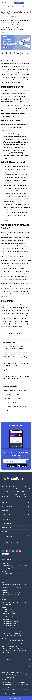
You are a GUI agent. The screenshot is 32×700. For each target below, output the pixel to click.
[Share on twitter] (10, 53)
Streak (16, 573)
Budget (5, 390)
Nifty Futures (6, 592)
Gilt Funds (14, 650)
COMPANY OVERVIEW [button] (7, 502)
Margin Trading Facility (8, 567)
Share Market (23, 406)
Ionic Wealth (13, 561)
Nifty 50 (5, 584)
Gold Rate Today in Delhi (8, 611)
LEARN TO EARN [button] (6, 519)
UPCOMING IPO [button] (5, 531)
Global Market (6, 394)
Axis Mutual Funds (7, 642)
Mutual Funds (6, 402)
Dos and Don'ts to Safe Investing (10, 672)
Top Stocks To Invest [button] (8, 536)
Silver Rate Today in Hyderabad (10, 621)
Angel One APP (6, 565)
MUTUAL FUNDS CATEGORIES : (9, 647)
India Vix (14, 587)
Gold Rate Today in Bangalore (10, 616)
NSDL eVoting (5, 687)
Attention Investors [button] (8, 659)
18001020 (7, 542)
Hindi (13, 394)
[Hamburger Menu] (30, 2)
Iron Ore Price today (7, 635)
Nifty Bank (11, 584)
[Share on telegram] (2, 53)
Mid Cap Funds (22, 650)
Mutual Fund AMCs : (7, 638)
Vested (21, 573)
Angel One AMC (6, 561)
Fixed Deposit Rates (7, 568)
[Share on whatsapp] (6, 53)
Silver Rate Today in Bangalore (10, 623)
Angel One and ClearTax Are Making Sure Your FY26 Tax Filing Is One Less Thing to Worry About (16, 357)
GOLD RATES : (5, 607)
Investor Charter (20, 682)
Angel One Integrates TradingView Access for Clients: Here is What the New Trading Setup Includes (15, 348)
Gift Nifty (19, 587)
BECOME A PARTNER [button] (7, 523)
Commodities (12, 390)
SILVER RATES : (6, 619)
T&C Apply (8, 677)
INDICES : (4, 582)
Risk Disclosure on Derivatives (9, 689)
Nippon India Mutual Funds (21, 643)
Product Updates (7, 406)
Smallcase (10, 573)
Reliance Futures (19, 594)
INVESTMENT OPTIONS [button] (7, 506)
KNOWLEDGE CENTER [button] (7, 514)
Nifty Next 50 (6, 586)
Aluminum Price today (19, 631)
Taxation (5, 410)
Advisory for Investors (7, 684)
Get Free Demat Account (16, 698)
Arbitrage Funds (6, 650)
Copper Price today (7, 631)
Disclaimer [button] (5, 666)
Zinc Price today (7, 633)
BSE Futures (6, 596)
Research (16, 406)
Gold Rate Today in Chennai (9, 613)
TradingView (5, 575)
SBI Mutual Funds (19, 640)
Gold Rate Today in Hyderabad (10, 615)
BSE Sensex (24, 586)
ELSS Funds (6, 648)
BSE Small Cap (6, 587)
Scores (21, 672)
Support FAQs (16, 542)
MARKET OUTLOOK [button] (6, 527)
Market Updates (16, 398)
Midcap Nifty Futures (8, 594)
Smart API (16, 567)
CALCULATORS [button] (5, 510)
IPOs (18, 394)
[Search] (28, 2)
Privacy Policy (15, 677)
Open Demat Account (19, 2)
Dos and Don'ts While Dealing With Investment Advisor (15, 675)
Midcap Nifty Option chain (9, 602)
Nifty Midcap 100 (15, 586)
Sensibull (5, 573)
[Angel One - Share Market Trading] (6, 2)
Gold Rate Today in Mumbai (9, 609)
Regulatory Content (18, 670)
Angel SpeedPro (23, 565)
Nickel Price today (17, 633)
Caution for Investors (23, 689)
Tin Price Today (18, 635)
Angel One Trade (14, 565)
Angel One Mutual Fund (8, 640)
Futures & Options (22, 390)
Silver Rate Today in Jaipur (9, 627)
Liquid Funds (13, 648)
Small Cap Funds (22, 648)
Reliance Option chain (22, 602)
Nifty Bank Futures (15, 592)
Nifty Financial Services (21, 584)
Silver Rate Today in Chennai (9, 625)
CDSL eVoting (25, 684)
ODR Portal (12, 687)
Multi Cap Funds (6, 652)
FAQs (3, 677)
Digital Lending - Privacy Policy (9, 679)
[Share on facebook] (14, 53)
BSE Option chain (7, 604)
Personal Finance (16, 402)
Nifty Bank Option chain (19, 601)
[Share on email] (18, 53)
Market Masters (6, 398)
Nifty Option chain (7, 601)
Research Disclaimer (7, 670)
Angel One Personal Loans (8, 682)
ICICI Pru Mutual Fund (8, 643)
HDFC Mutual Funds (18, 642)
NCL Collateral (17, 684)
